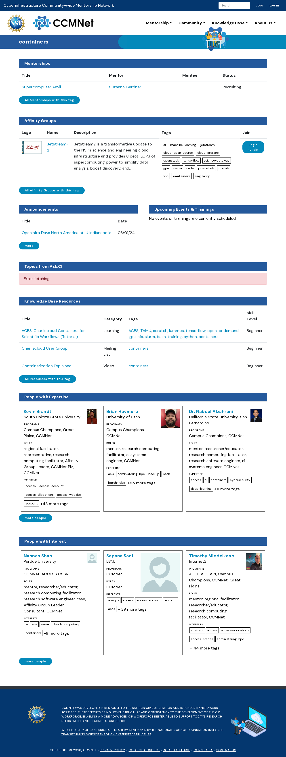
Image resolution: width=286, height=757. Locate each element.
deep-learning (201, 489)
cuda (190, 168)
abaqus (113, 600)
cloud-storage (208, 153)
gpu (166, 168)
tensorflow (191, 160)
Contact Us (226, 750)
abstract (197, 630)
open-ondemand (223, 330)
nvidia (177, 168)
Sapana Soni (119, 556)
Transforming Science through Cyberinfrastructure (106, 734)
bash (161, 336)
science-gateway (216, 160)
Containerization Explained (47, 366)
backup (153, 474)
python (190, 336)
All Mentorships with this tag (49, 100)
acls (111, 474)
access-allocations (39, 495)
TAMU (145, 330)
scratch (160, 330)
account (31, 503)
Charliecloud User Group (44, 348)
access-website (69, 495)
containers (181, 176)
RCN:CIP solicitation (155, 708)
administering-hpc (131, 474)
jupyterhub (206, 168)
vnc (165, 176)
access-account (51, 486)
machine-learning (183, 145)
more (29, 246)
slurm (150, 336)
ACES (133, 330)
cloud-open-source (178, 153)
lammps (176, 330)
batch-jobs (116, 483)
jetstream (207, 145)
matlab (224, 168)
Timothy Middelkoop (211, 556)
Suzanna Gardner (125, 87)
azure (45, 624)
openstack (171, 160)
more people (35, 518)
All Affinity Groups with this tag (52, 190)
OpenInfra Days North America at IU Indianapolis (66, 232)
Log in (274, 5)
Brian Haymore (122, 411)
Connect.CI (203, 750)
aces (111, 609)
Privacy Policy (112, 750)
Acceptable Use (176, 750)
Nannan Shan (38, 556)
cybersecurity (240, 480)
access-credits (202, 639)
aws (34, 624)
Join (259, 5)
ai (164, 145)
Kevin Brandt (38, 411)
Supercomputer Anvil (41, 87)
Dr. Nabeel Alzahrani (211, 411)
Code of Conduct (144, 750)
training (175, 336)
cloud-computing (66, 624)
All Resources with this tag (47, 379)
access (30, 486)
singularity (202, 176)
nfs (140, 336)
